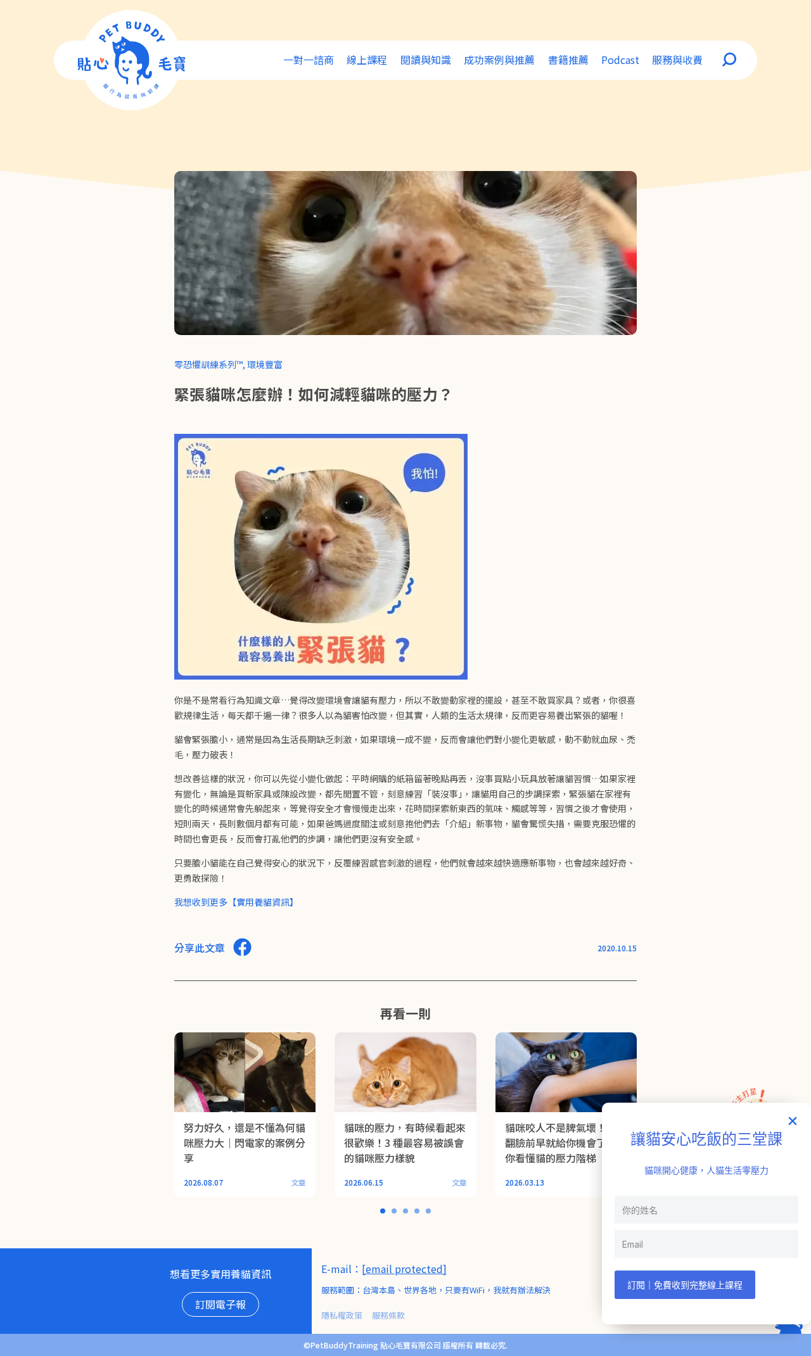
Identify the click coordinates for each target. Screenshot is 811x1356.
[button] (792, 1121)
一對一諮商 (308, 59)
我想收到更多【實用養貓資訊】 (236, 902)
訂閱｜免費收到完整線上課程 (685, 1284)
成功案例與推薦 (499, 59)
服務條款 (388, 1315)
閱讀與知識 (425, 59)
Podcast (620, 59)
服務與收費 (677, 59)
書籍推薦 (568, 59)
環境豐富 (265, 364)
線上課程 (367, 59)
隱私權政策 (341, 1315)
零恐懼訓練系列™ (208, 364)
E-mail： (341, 1268)
